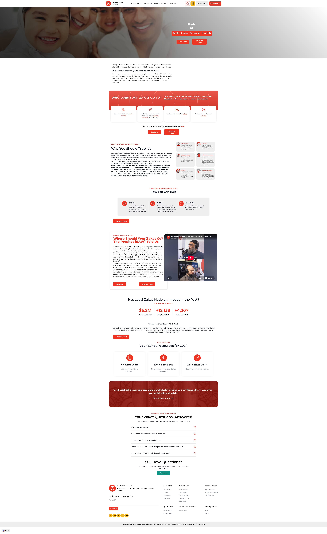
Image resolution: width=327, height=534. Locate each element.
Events (207, 513)
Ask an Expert (183, 501)
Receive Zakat (201, 3)
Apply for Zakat (210, 489)
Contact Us (167, 498)
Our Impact (167, 495)
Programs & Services (211, 492)
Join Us (166, 492)
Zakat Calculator (184, 495)
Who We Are (167, 489)
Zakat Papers (183, 492)
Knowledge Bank (184, 498)
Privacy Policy (183, 510)
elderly (185, 114)
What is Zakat (183, 489)
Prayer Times (168, 513)
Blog (206, 510)
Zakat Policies (209, 495)
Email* (112, 500)
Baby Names (168, 510)
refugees (203, 116)
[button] (136, 3)
